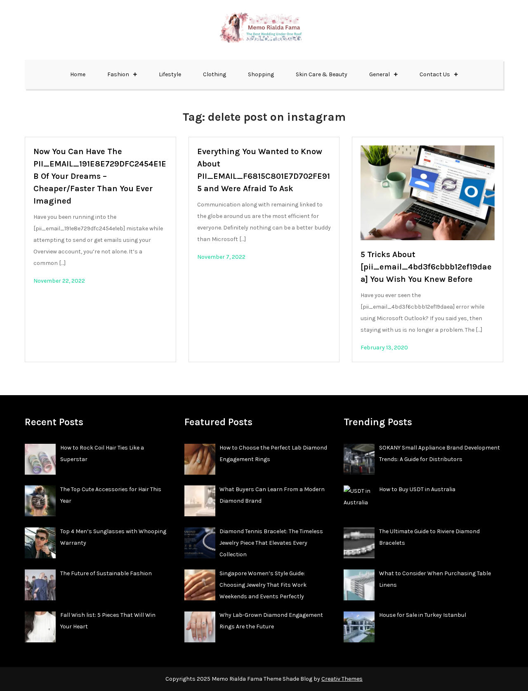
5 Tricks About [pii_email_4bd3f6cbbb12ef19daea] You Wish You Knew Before (426, 267)
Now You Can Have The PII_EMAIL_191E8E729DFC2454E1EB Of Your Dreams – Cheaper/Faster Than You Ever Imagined (99, 176)
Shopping (261, 74)
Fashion (118, 74)
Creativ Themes (342, 678)
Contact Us (435, 74)
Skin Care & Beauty (321, 74)
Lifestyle (170, 74)
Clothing (214, 74)
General (379, 74)
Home (77, 74)
